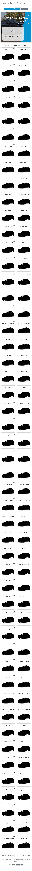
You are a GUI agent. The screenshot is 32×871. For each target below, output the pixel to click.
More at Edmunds (13, 38)
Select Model (11, 8)
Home (6, 8)
